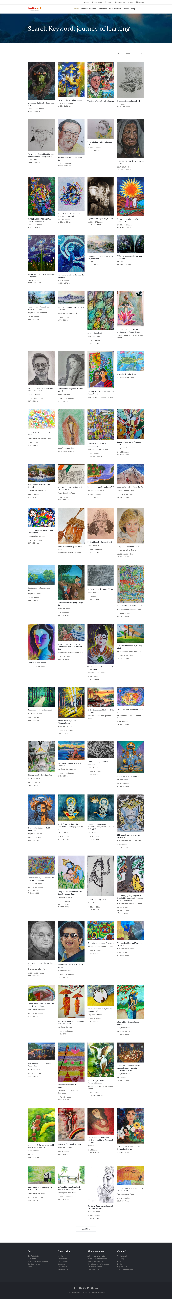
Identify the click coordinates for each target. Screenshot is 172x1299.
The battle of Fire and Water (128, 943)
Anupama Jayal (93, 446)
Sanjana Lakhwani (94, 258)
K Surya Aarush (36, 391)
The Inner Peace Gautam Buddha (100, 667)
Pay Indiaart (122, 1267)
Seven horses (33, 485)
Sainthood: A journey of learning (71, 1021)
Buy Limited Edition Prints (38, 1261)
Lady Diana (121, 546)
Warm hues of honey (66, 547)
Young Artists (63, 1261)
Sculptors (61, 1264)
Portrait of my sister (95, 142)
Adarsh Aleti (133, 374)
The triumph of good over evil (40, 878)
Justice (60, 1144)
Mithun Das (94, 669)
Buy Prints (32, 1259)
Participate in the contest (97, 1259)
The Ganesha (63, 100)
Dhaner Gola (33, 775)
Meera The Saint (124, 1022)
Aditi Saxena (109, 101)
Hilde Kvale (138, 606)
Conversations (93, 1269)
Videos (126, 9)
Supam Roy (47, 156)
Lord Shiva (32, 663)
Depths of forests (35, 588)
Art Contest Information (96, 1256)
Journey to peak (123, 487)
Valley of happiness (125, 256)
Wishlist (109, 2)
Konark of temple (94, 761)
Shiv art (90, 899)
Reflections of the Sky (96, 710)
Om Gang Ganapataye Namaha (99, 1206)
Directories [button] (102, 9)
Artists (60, 1256)
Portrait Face (92, 542)
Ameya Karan (108, 589)
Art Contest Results (95, 1261)
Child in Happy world (36, 530)
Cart (87, 2)
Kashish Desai (63, 490)
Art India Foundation (125, 1269)
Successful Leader (65, 275)
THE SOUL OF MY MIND (67, 214)
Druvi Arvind (122, 1191)
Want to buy (98, 2)
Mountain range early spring (99, 256)
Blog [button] (133, 9)
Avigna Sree (69, 448)
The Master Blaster (65, 965)
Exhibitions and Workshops (98, 1264)
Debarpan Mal (76, 100)
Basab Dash (135, 101)
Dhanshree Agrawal (36, 221)
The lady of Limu (94, 101)
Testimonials (122, 1256)
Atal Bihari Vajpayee (36, 963)
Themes (31, 1267)
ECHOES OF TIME (124, 161)
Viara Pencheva (107, 943)
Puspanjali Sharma (94, 1083)
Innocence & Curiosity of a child (41, 1145)
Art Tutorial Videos (94, 1267)
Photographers (63, 1269)
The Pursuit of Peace (95, 443)
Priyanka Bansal (45, 710)
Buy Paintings (33, 1256)
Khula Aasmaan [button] (115, 9)
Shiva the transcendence (127, 835)
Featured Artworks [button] (88, 9)
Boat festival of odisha (36, 1063)
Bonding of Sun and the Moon (99, 391)
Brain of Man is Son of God (38, 828)
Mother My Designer (66, 389)
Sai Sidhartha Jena (73, 1189)
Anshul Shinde (70, 894)
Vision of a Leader (35, 274)
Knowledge (122, 219)
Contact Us (121, 2)
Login (131, 2)
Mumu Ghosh (134, 332)
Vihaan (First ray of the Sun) (69, 721)
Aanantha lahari (123, 776)
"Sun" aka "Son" (123, 709)
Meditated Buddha (35, 103)
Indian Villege (123, 101)
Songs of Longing (124, 442)
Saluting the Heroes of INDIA (69, 487)
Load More (86, 1229)
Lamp (60, 448)
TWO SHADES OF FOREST (38, 219)
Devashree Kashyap (36, 880)
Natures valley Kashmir (37, 307)
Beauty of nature (94, 487)
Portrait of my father (66, 158)
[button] (139, 8)
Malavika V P (109, 487)
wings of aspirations (95, 1080)
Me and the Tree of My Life (98, 1009)
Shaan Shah (122, 945)
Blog (119, 1261)
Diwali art (61, 1085)
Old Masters (62, 1267)
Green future (92, 943)
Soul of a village (93, 589)
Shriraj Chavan (107, 219)
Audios (120, 1259)
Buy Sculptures (34, 1264)
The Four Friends (124, 606)
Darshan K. (43, 663)
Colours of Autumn (35, 432)
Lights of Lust (93, 219)
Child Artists (62, 1259)
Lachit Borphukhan (65, 763)
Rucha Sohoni (134, 546)
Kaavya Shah (101, 899)
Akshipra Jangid (126, 900)
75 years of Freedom (125, 646)
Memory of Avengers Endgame (40, 388)
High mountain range (66, 307)
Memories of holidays (66, 603)
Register (141, 2)
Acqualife (121, 374)
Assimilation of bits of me (127, 1147)
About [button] (76, 9)
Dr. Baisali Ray (46, 775)
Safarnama (32, 710)
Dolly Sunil (98, 333)
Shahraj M (137, 776)
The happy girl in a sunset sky (129, 1188)
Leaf (89, 333)
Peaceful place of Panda (37, 1187)
